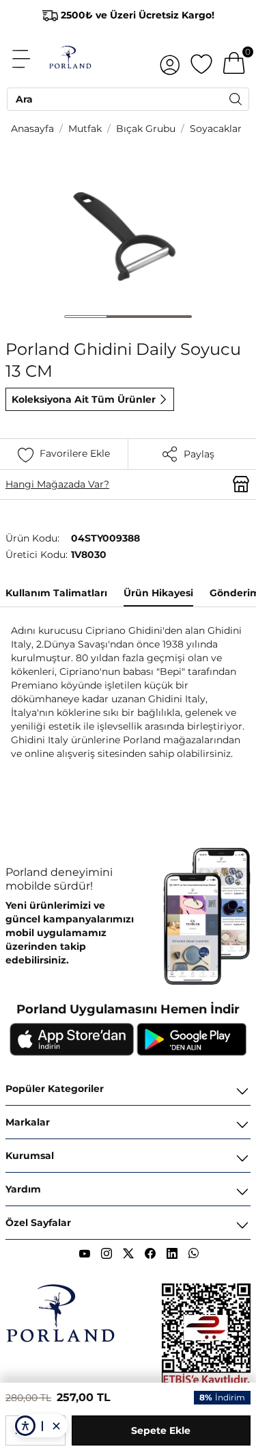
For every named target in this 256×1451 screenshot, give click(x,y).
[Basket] (234, 59)
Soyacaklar (216, 128)
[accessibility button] (25, 1425)
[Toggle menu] (28, 58)
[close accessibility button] (56, 1426)
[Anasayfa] (70, 59)
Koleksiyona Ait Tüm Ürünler (84, 399)
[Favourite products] (201, 59)
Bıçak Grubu (145, 128)
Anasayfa (32, 128)
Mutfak (85, 128)
